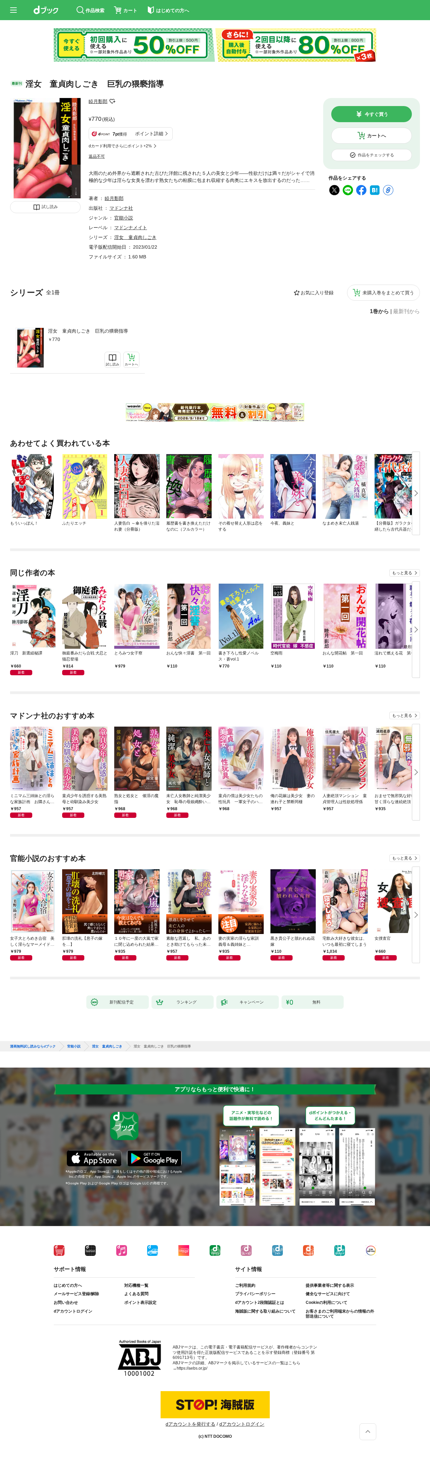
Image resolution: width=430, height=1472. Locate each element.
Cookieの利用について (326, 1302)
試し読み (50, 206)
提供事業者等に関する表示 (330, 1285)
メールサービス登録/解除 (76, 1293)
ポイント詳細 (149, 133)
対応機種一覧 (136, 1285)
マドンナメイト (130, 227)
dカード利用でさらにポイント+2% (120, 146)
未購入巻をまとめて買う (388, 292)
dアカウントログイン (73, 1311)
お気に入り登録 (317, 292)
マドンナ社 (121, 208)
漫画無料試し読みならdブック (33, 1046)
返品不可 (97, 156)
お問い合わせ (66, 1302)
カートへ (376, 135)
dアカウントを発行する (190, 1424)
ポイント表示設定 (140, 1302)
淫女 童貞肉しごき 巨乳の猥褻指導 (88, 331)
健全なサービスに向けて (328, 1293)
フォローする (112, 101)
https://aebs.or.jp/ (192, 1368)
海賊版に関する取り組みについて (265, 1311)
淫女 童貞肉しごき (135, 237)
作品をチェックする (376, 155)
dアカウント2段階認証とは (259, 1302)
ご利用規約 (245, 1285)
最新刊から (406, 311)
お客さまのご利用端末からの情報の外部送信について (340, 1314)
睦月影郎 (98, 101)
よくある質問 (136, 1293)
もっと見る (402, 573)
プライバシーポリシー (255, 1293)
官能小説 (123, 217)
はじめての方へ (68, 1285)
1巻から (379, 311)
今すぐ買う (376, 114)
